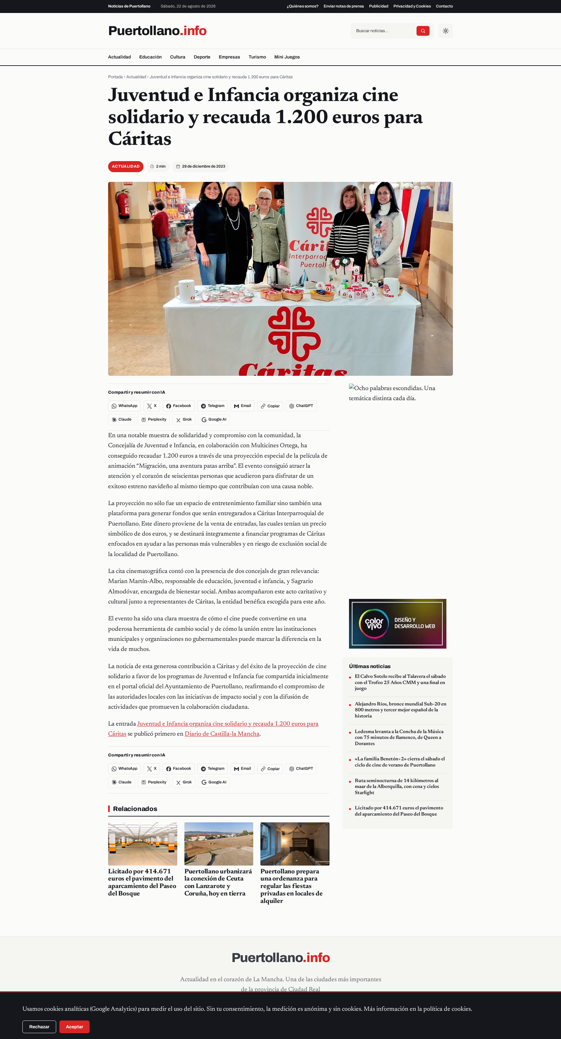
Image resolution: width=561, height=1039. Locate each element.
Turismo (257, 57)
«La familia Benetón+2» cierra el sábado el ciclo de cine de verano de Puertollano (400, 762)
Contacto (444, 6)
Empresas (229, 57)
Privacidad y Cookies (412, 6)
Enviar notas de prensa (344, 6)
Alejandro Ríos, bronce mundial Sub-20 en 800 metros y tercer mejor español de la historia (400, 710)
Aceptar (74, 1026)
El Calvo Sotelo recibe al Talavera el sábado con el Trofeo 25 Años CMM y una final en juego (400, 682)
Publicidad (378, 6)
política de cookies (447, 1009)
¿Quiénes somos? (302, 6)
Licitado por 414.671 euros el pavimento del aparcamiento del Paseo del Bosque (399, 811)
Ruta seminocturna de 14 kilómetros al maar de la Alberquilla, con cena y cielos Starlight (397, 787)
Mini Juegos (287, 57)
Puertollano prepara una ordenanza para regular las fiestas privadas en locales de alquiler (291, 886)
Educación (150, 57)
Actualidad (119, 57)
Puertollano (157, 31)
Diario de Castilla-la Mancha (222, 734)
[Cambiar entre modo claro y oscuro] (446, 31)
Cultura (177, 57)
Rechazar (39, 1026)
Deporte (202, 57)
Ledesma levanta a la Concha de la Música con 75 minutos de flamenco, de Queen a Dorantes (399, 737)
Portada (115, 77)
